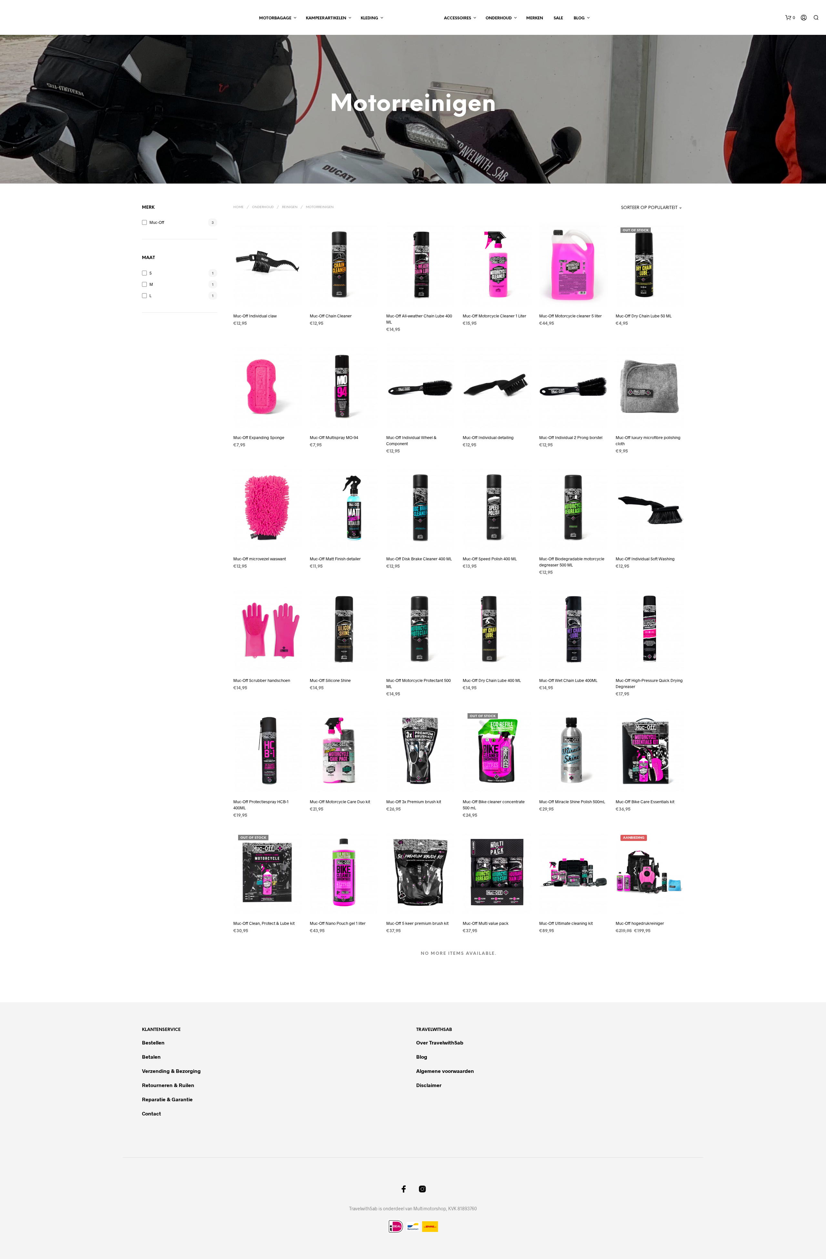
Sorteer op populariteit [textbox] (649, 208)
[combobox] (638, 208)
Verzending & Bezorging (171, 1071)
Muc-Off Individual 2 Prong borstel (570, 437)
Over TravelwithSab (439, 1042)
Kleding (369, 18)
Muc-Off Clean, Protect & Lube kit (264, 923)
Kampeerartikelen (326, 18)
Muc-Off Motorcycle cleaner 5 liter (570, 315)
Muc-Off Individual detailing (488, 437)
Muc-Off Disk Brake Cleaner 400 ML (419, 559)
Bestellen (153, 1042)
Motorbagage (275, 18)
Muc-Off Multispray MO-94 (334, 437)
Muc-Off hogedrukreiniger (640, 923)
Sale (558, 18)
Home (238, 207)
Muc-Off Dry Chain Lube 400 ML (492, 680)
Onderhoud (499, 18)
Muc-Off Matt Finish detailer (335, 559)
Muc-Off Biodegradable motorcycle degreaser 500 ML (571, 561)
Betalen (151, 1057)
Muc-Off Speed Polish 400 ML (490, 559)
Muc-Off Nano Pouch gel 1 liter (338, 923)
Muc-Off (156, 222)
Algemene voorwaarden (445, 1071)
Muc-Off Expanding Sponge (258, 437)
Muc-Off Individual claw (255, 315)
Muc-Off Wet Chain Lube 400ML (568, 680)
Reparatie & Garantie (167, 1099)
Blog (579, 18)
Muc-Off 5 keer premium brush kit (417, 923)
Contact (151, 1113)
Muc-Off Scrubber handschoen (261, 680)
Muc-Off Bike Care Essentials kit (645, 801)
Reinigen (289, 207)
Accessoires (457, 18)
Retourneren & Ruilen (169, 1085)
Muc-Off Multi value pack (486, 923)
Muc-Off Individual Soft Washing (645, 559)
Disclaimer (428, 1085)
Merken (534, 18)
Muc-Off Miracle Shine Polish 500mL (572, 801)
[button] (790, 18)
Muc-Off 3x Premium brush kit (413, 801)
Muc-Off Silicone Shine (330, 680)
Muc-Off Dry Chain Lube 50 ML (643, 315)
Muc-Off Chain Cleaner (331, 315)
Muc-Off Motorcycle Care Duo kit (340, 801)
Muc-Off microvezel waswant (259, 559)
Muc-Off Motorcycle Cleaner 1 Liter (494, 315)
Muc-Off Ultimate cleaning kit (566, 923)
